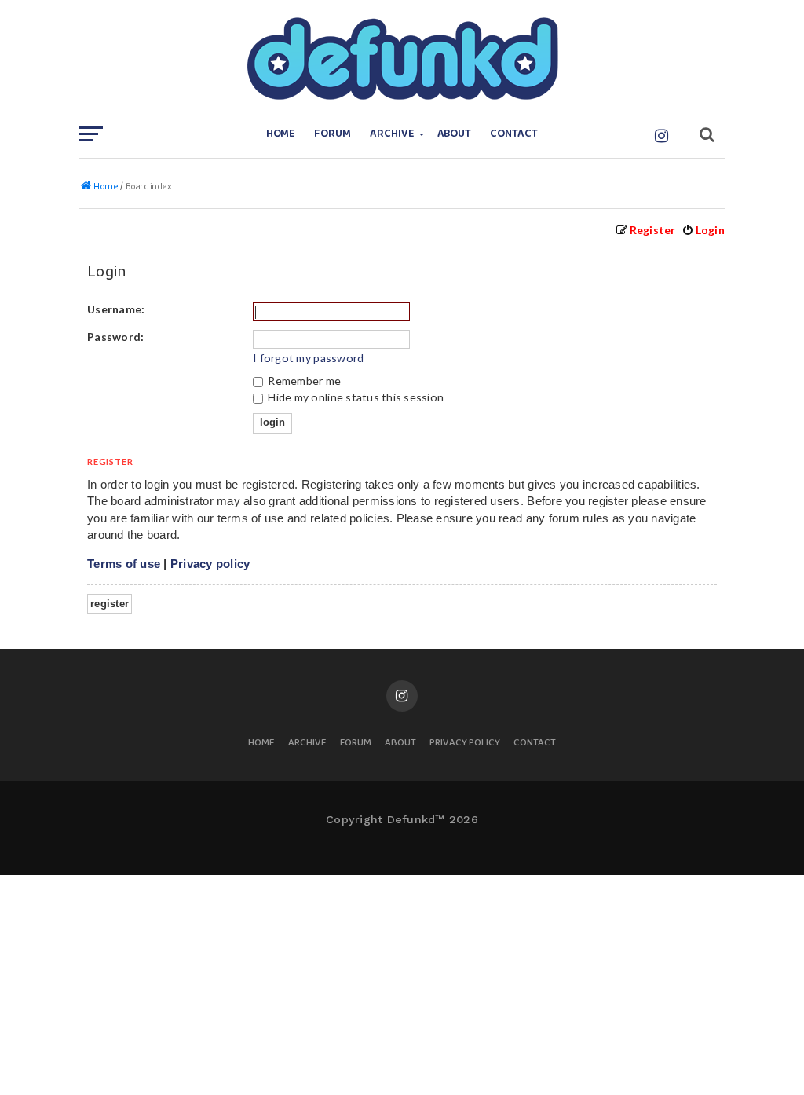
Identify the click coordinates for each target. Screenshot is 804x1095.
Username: (115, 309)
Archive (392, 134)
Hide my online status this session (354, 397)
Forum (332, 134)
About (454, 134)
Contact (514, 134)
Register (109, 604)
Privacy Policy (464, 743)
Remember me (303, 380)
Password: (115, 336)
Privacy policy (210, 563)
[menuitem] (703, 230)
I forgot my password (308, 357)
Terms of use (123, 563)
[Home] (402, 59)
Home (281, 134)
